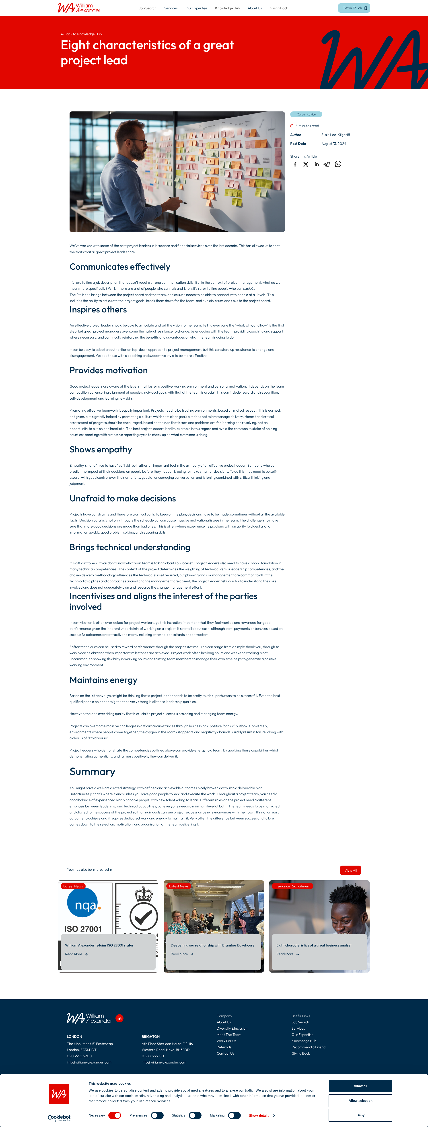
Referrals (224, 1047)
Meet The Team (229, 1034)
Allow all (360, 1086)
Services (298, 1028)
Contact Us (225, 1053)
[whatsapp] (338, 164)
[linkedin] (316, 164)
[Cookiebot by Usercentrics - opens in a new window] (59, 1118)
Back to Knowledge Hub (83, 34)
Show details (259, 1115)
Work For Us (226, 1041)
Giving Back (279, 8)
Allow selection (360, 1100)
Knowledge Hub (227, 8)
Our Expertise (302, 1034)
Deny (360, 1115)
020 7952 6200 (79, 1056)
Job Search (147, 8)
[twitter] (306, 164)
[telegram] (327, 164)
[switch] (157, 1115)
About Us (224, 1022)
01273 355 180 (153, 1056)
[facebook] (295, 164)
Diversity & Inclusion (232, 1028)
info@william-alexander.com (89, 1062)
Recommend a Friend (308, 1047)
